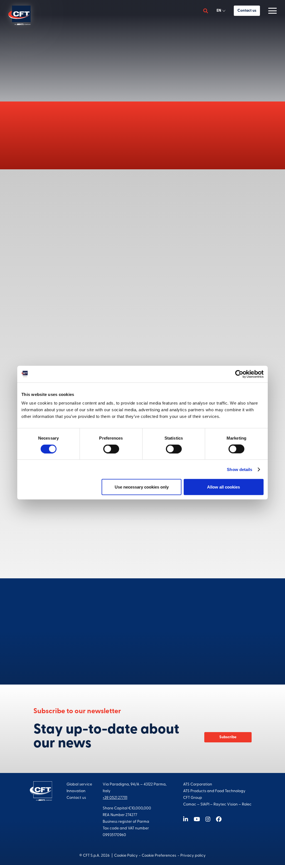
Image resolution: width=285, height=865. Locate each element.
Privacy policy (193, 856)
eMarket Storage (214, 313)
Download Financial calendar (149, 549)
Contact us (246, 11)
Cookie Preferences (159, 856)
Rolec (247, 804)
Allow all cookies (223, 487)
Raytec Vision (225, 804)
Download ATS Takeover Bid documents (159, 242)
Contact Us (142, 656)
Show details (239, 469)
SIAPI (204, 804)
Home (119, 34)
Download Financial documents (151, 360)
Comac (189, 804)
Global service (79, 784)
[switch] (111, 448)
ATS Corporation (197, 784)
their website (226, 341)
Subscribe (228, 737)
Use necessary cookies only (142, 487)
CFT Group (192, 798)
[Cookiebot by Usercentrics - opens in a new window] (239, 374)
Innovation (76, 791)
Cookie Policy (126, 856)
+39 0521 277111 (115, 798)
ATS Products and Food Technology (214, 791)
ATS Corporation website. (128, 148)
